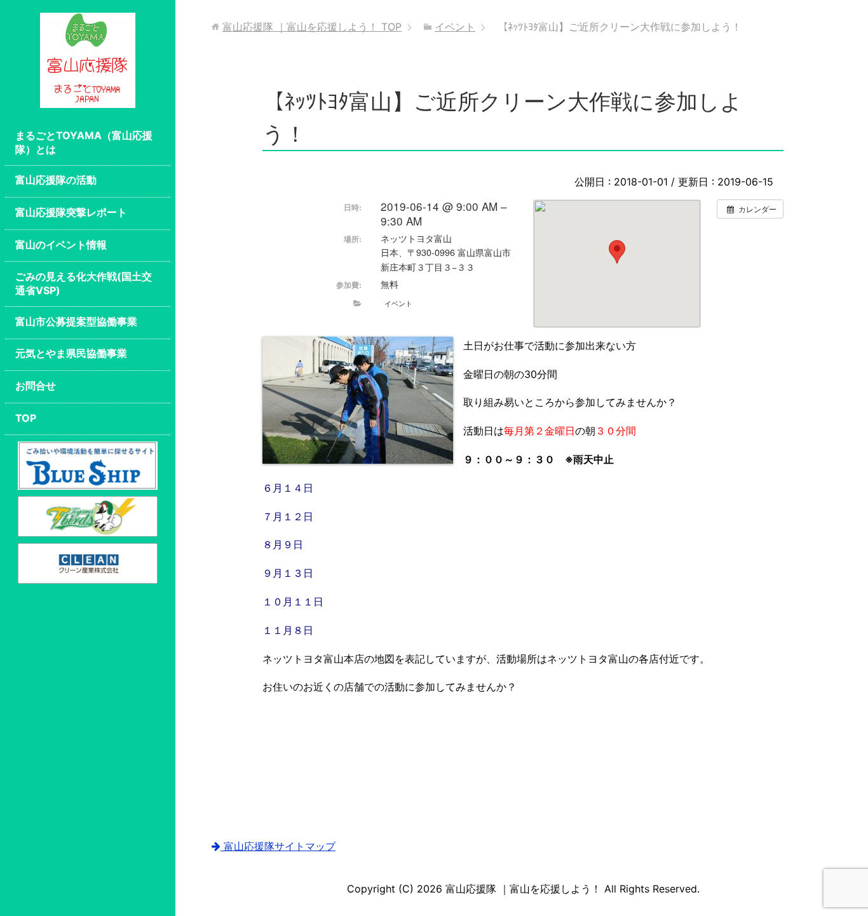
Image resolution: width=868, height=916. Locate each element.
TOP (25, 418)
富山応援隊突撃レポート (71, 212)
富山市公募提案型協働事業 (76, 321)
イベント (398, 303)
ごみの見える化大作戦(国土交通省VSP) (83, 283)
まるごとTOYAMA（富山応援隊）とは (84, 142)
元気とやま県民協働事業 (71, 353)
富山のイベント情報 (61, 244)
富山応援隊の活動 (56, 179)
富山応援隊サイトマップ (278, 846)
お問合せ (35, 385)
